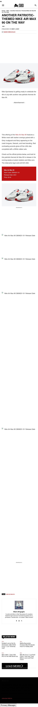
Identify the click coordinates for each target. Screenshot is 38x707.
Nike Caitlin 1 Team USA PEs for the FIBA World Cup (10, 655)
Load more (13, 666)
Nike (7, 10)
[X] (21, 619)
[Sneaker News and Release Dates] (19, 5)
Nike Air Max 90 (21, 134)
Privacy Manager (8, 705)
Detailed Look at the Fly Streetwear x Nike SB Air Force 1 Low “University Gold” (9, 645)
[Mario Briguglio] (19, 605)
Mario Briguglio (9, 32)
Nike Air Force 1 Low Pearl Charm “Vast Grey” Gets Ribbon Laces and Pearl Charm (27, 657)
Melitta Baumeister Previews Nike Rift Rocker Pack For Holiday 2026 (27, 644)
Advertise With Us (7, 698)
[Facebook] (16, 619)
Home (3, 10)
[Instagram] (19, 619)
